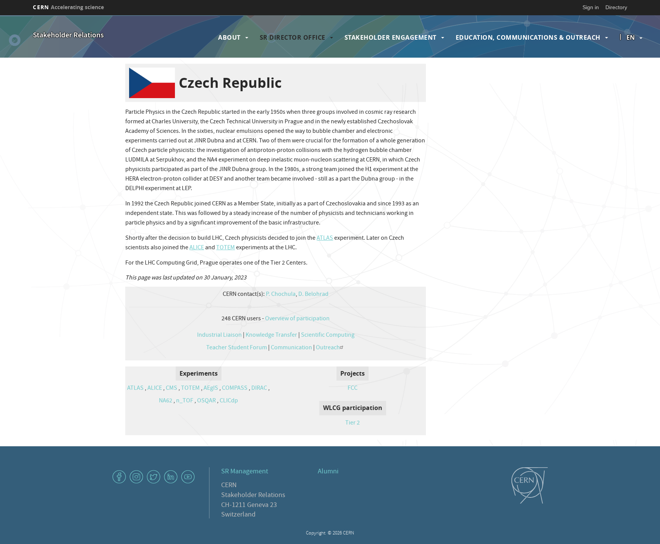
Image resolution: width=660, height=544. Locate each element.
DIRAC (259, 388)
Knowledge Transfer (271, 335)
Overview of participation (297, 319)
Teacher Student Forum (236, 348)
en (630, 37)
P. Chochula (281, 294)
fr (631, 62)
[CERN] (529, 485)
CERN (68, 7)
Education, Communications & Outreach (528, 37)
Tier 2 (352, 423)
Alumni (328, 472)
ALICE (196, 248)
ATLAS (325, 238)
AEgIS (211, 388)
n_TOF (184, 401)
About (229, 37)
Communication (291, 348)
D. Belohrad (313, 294)
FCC (353, 388)
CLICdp (229, 401)
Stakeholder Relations (68, 36)
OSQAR (206, 401)
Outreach (328, 348)
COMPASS (234, 388)
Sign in (590, 7)
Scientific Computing (327, 335)
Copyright (316, 533)
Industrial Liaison (219, 335)
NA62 (165, 401)
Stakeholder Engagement (391, 37)
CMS (171, 388)
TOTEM (225, 248)
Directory (616, 7)
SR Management (244, 472)
